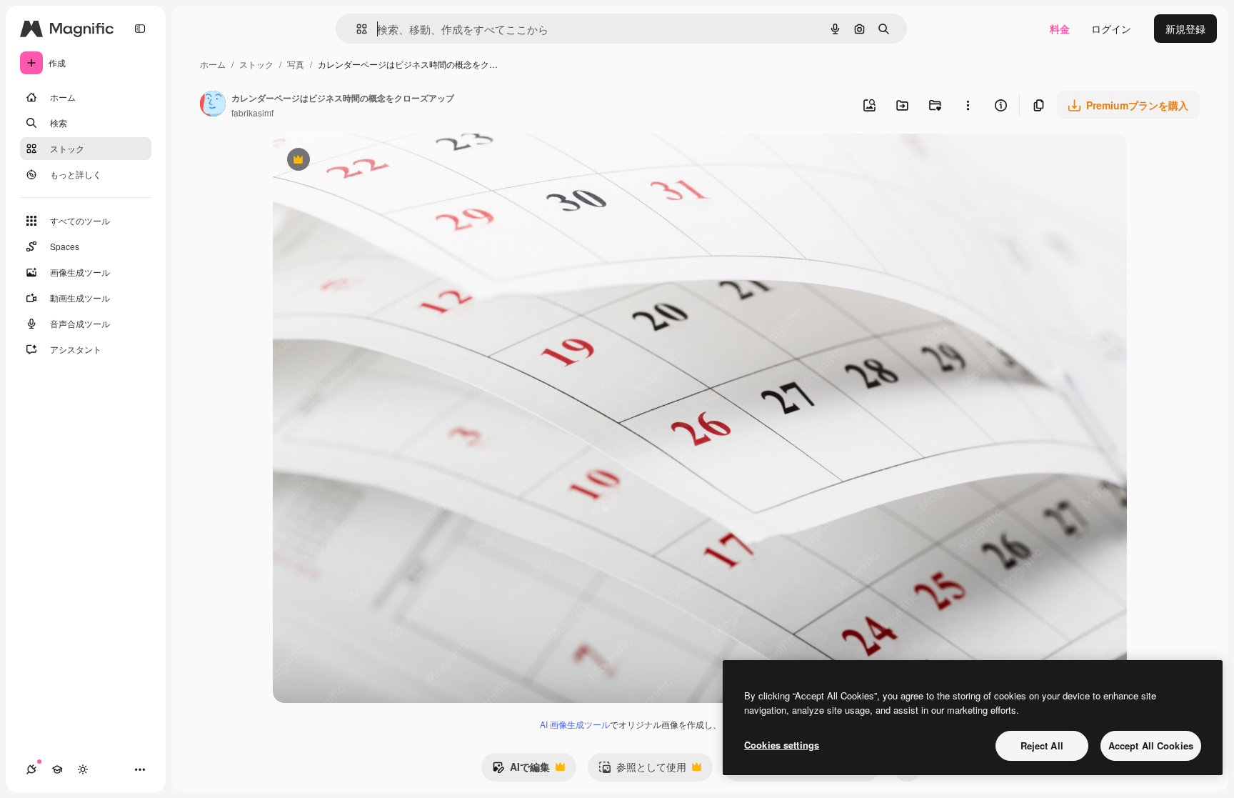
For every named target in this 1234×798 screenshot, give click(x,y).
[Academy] (57, 769)
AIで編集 (521, 770)
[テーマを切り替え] (82, 769)
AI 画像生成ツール (575, 724)
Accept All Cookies (1150, 745)
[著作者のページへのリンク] (213, 105)
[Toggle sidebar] (140, 28)
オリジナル (371, 161)
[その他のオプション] (967, 105)
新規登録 (1185, 28)
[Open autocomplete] (356, 29)
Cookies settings (781, 745)
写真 (295, 64)
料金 (1060, 28)
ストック (256, 64)
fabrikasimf (252, 112)
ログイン (1111, 28)
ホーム (213, 64)
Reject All (1041, 745)
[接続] (31, 769)
